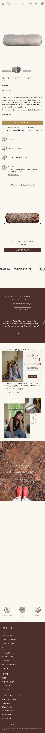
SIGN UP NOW (32, 376)
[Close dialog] (41, 352)
